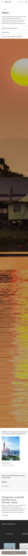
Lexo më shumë (5, 515)
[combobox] (22, 2)
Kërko (14, 552)
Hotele (5, 9)
